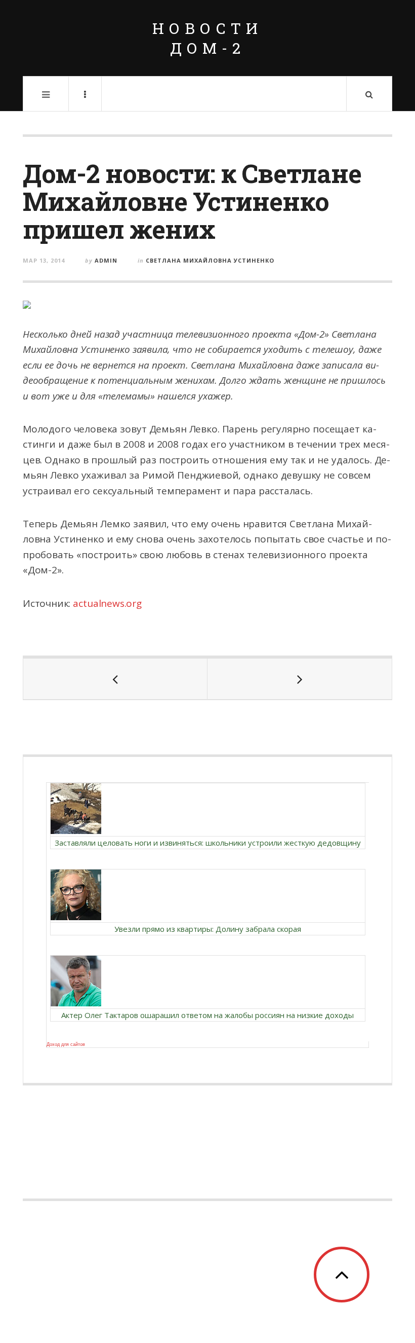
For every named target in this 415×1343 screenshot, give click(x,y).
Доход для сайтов (66, 1044)
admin (106, 260)
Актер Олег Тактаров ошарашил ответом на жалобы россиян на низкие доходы (207, 1015)
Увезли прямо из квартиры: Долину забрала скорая (207, 929)
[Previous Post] (115, 679)
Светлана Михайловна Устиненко (210, 260)
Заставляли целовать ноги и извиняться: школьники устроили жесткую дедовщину (208, 843)
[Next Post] (300, 679)
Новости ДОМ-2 (207, 38)
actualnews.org (107, 603)
